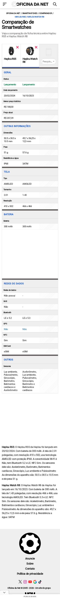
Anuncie (30, 558)
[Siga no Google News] (35, 582)
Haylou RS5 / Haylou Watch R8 (29, 17)
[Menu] (5, 4)
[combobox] (48, 61)
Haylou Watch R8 (30, 60)
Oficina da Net (13, 13)
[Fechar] (17, 47)
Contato (30, 568)
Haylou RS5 (10, 58)
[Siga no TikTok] (40, 582)
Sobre (29, 563)
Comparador (45, 13)
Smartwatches (29, 13)
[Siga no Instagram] (25, 582)
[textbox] (48, 61)
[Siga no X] (20, 582)
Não (6, 329)
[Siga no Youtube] (30, 582)
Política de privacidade (30, 573)
